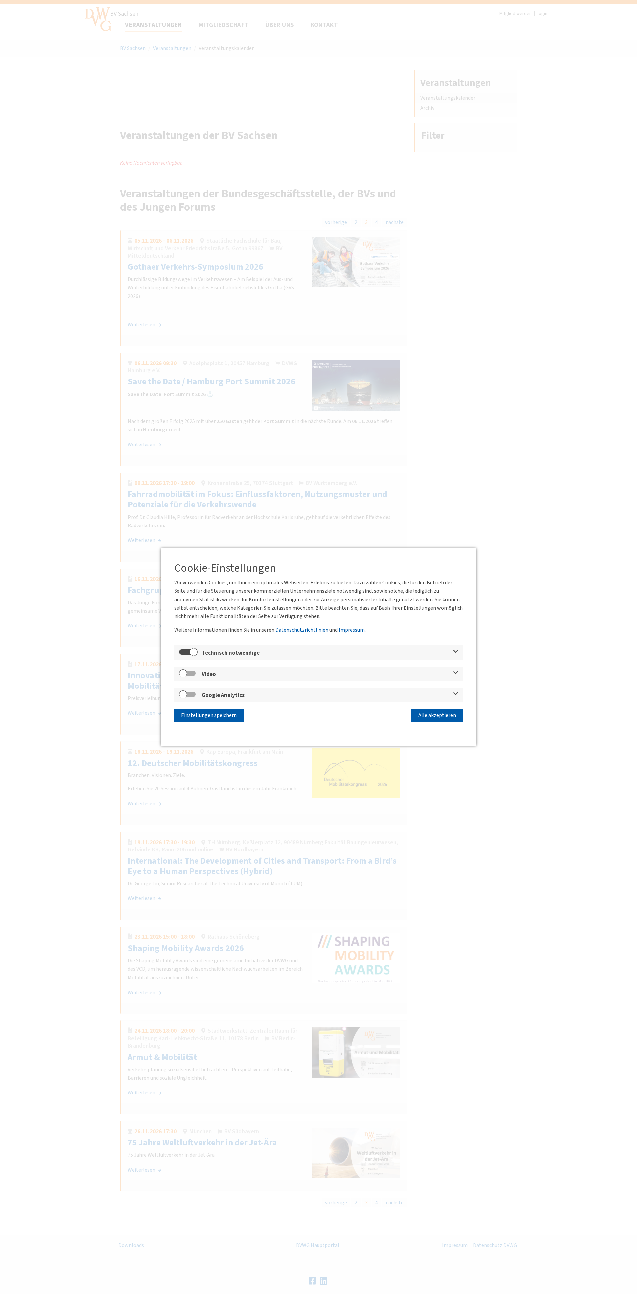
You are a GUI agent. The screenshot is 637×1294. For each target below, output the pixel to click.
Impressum (352, 630)
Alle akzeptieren (437, 715)
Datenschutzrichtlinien (301, 630)
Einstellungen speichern (209, 715)
